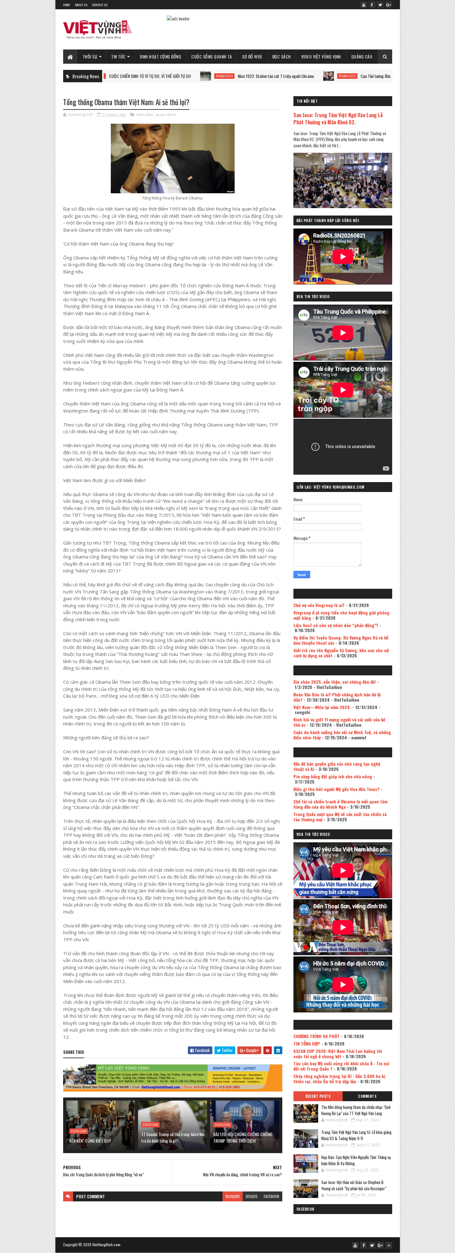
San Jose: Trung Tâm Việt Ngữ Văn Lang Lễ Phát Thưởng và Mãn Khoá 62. (338, 118)
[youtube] (363, 4)
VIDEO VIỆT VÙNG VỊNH (321, 56)
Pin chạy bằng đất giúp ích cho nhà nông (332, 776)
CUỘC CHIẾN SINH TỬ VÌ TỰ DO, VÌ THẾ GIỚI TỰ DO (108, 76)
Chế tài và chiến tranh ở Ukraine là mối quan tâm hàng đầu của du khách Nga (340, 804)
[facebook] (372, 4)
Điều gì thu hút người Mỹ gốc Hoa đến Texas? (336, 789)
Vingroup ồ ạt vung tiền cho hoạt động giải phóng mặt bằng (341, 615)
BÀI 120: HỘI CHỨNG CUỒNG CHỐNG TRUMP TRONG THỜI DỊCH (242, 1137)
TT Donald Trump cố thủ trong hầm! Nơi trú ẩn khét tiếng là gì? (172, 1137)
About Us (81, 4)
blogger (233, 1196)
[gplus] (388, 4)
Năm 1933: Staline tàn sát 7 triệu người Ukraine (233, 76)
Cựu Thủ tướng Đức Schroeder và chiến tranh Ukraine (360, 76)
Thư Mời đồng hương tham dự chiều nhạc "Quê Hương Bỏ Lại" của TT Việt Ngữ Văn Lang (356, 1110)
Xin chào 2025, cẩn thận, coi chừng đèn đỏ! (334, 681)
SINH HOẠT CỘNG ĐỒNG (160, 56)
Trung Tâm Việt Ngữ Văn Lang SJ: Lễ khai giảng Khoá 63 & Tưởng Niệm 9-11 (356, 1135)
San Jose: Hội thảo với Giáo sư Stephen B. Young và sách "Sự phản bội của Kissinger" (353, 1185)
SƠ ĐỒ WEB (252, 56)
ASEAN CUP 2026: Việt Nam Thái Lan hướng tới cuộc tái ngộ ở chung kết (337, 1053)
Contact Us (99, 4)
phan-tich (182, 76)
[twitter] (380, 4)
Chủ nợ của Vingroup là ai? (318, 605)
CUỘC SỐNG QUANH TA (211, 56)
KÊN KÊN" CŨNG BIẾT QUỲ (90, 1140)
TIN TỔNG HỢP (306, 1043)
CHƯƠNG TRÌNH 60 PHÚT (316, 1036)
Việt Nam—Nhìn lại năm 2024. (322, 707)
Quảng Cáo (362, 56)
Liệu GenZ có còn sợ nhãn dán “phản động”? (335, 625)
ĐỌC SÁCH (281, 56)
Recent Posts (318, 1096)
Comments (367, 1096)
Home (66, 4)
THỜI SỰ (90, 56)
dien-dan (144, 114)
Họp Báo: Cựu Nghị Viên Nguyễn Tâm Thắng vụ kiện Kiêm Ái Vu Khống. (356, 1160)
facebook (271, 1196)
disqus (252, 1196)
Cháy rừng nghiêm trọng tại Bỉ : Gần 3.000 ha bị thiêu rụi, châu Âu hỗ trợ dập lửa (339, 1078)
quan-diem (166, 114)
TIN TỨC (118, 56)
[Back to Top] (388, 1245)
